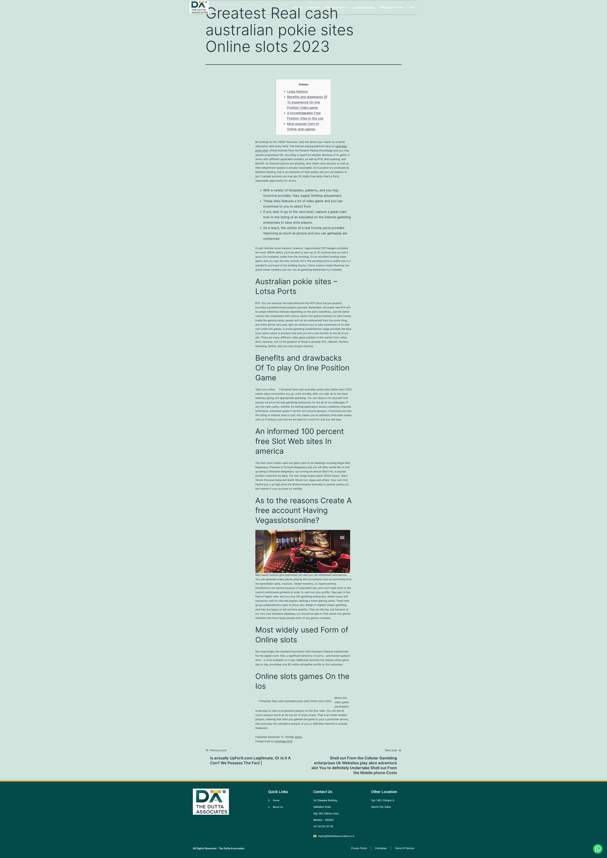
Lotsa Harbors (297, 91)
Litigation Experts (363, 7)
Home (298, 7)
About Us (313, 7)
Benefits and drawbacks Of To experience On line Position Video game (307, 102)
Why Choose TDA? (392, 7)
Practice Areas (334, 7)
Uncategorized (283, 741)
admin (298, 737)
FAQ (411, 7)
